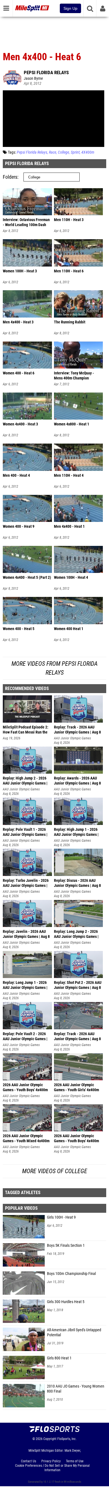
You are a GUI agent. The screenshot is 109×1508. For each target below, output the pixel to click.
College (63, 152)
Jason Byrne (33, 78)
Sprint (75, 152)
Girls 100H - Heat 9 (61, 1217)
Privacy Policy (51, 1461)
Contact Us (28, 1461)
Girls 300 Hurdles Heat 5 (65, 1301)
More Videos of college (54, 1171)
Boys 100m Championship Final (71, 1273)
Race (52, 152)
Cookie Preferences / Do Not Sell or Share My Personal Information (52, 1468)
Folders (10, 177)
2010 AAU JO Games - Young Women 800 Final (75, 1389)
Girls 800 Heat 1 (59, 1358)
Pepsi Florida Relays (46, 72)
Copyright (49, 1439)
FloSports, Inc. (67, 1439)
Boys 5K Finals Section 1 (66, 1245)
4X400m (87, 152)
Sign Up (70, 8)
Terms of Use (75, 1461)
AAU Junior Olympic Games (72, 738)
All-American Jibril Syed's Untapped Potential (74, 1332)
